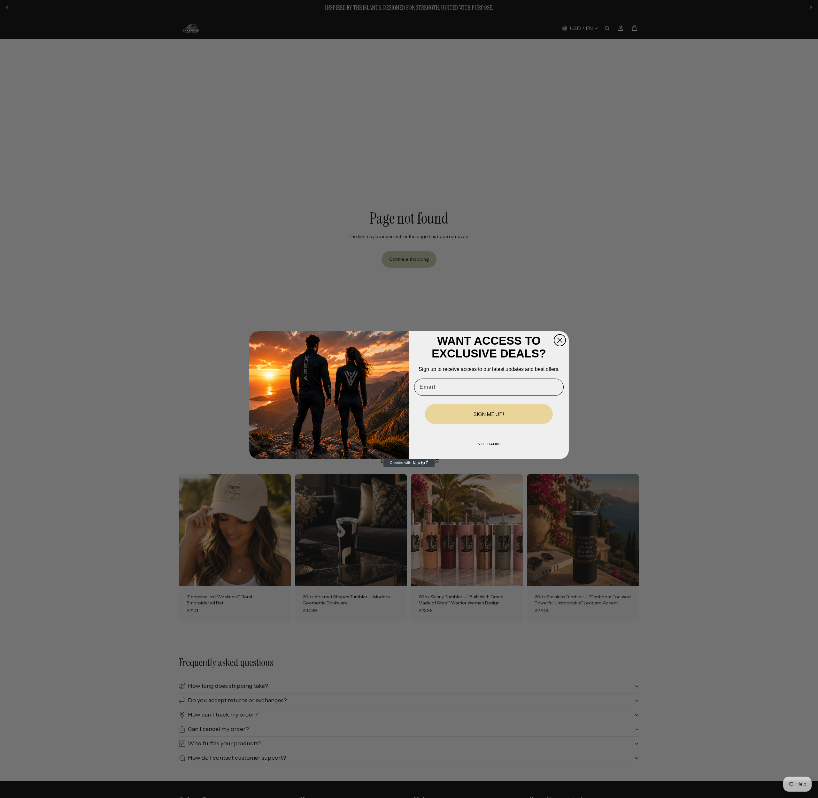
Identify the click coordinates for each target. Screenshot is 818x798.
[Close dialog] (560, 340)
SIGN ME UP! (489, 414)
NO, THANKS (489, 443)
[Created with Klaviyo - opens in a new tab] (409, 463)
